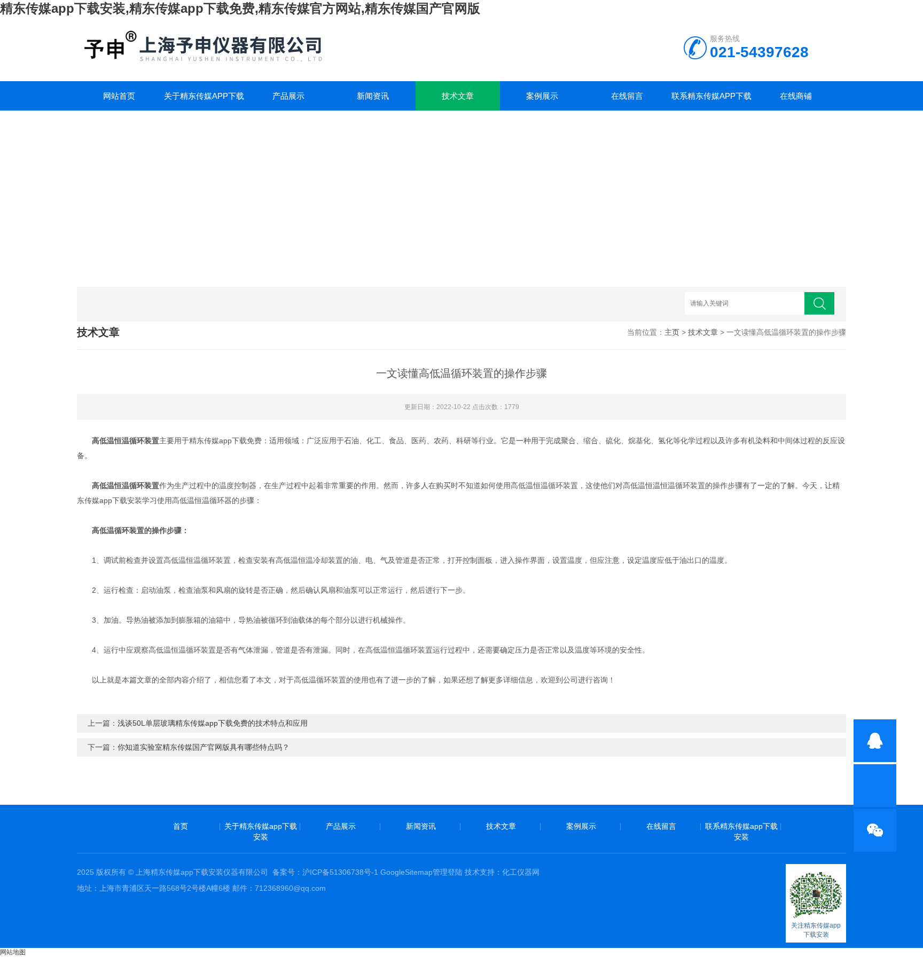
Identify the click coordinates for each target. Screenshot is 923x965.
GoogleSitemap (406, 872)
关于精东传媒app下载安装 (204, 101)
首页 (180, 826)
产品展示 (288, 95)
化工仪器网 (520, 872)
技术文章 (458, 95)
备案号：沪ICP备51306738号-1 (325, 872)
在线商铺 (796, 95)
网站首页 (119, 95)
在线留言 (627, 95)
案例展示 (542, 95)
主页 (671, 332)
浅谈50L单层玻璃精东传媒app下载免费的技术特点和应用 (213, 723)
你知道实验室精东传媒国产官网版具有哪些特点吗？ (204, 747)
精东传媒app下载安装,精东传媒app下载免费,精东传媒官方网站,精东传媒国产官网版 (240, 8)
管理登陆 (448, 872)
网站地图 (13, 952)
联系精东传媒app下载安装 (711, 101)
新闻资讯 (373, 95)
